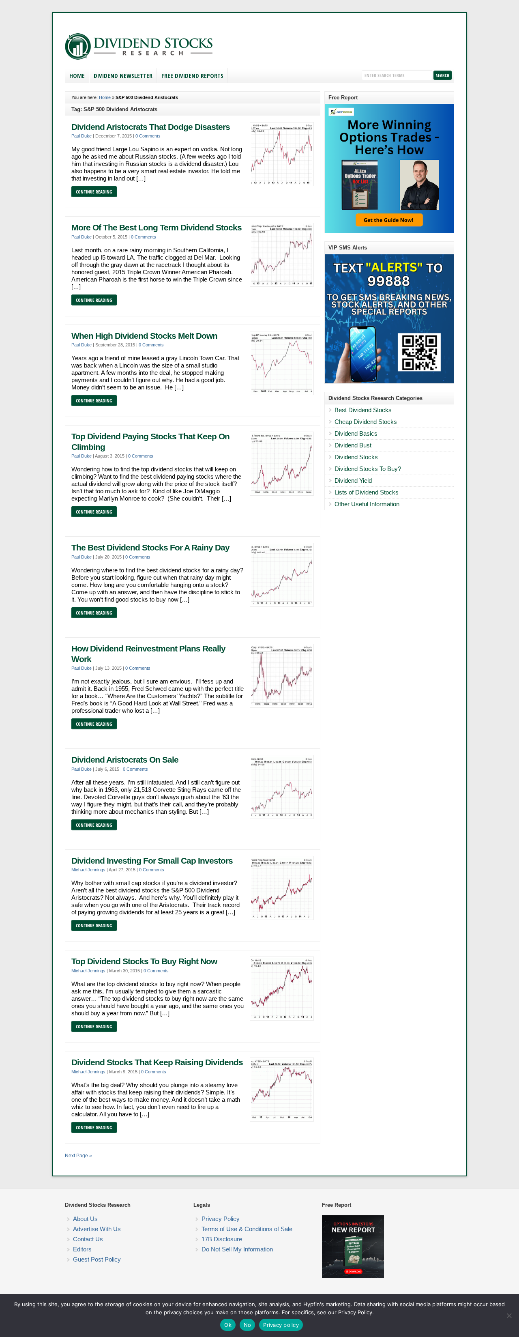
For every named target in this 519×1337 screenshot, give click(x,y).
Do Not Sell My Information (237, 1249)
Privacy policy (281, 1325)
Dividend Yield (353, 480)
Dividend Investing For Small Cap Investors (152, 861)
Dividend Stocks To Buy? (368, 468)
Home (77, 75)
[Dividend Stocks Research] (138, 58)
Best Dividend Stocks (363, 409)
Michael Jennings (88, 869)
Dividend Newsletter (123, 75)
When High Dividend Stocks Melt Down (144, 336)
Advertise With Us (97, 1228)
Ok (228, 1325)
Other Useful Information (367, 504)
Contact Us (88, 1239)
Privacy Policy (221, 1218)
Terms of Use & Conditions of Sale (247, 1228)
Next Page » (78, 1156)
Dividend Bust (353, 445)
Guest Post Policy (97, 1259)
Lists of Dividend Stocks (367, 492)
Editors (82, 1249)
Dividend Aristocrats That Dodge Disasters (150, 127)
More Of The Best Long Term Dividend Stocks (156, 227)
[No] (509, 1315)
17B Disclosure (222, 1239)
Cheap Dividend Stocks (366, 421)
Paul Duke (81, 135)
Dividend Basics (356, 433)
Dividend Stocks (356, 457)
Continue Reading (94, 192)
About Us (85, 1218)
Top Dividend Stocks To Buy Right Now (144, 961)
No (247, 1325)
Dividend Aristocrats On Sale (124, 760)
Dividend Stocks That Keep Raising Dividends (157, 1062)
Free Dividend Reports (192, 75)
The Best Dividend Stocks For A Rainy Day (150, 547)
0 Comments (148, 135)
